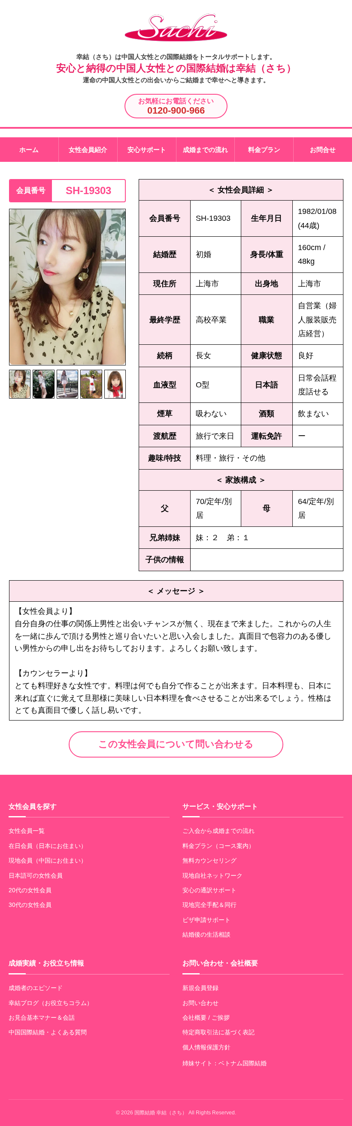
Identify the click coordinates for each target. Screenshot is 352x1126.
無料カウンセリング (209, 860)
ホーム (29, 149)
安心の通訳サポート (209, 890)
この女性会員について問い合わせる (176, 744)
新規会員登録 (200, 987)
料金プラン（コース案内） (218, 845)
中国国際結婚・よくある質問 (48, 1032)
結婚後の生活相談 (206, 934)
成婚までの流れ (205, 149)
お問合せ (323, 149)
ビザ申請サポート (206, 919)
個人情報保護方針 (206, 1047)
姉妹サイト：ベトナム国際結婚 (224, 1063)
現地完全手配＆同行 (209, 904)
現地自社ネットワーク (212, 875)
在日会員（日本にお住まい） (48, 845)
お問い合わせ (200, 1002)
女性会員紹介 (88, 149)
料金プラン (264, 149)
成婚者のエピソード (36, 987)
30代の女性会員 (30, 904)
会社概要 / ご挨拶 (206, 1017)
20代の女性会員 (30, 890)
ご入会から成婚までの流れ (218, 830)
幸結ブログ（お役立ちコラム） (51, 1002)
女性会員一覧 (27, 830)
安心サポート (146, 149)
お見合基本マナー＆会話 (42, 1017)
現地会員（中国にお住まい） (48, 860)
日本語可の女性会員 (36, 875)
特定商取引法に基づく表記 (218, 1032)
